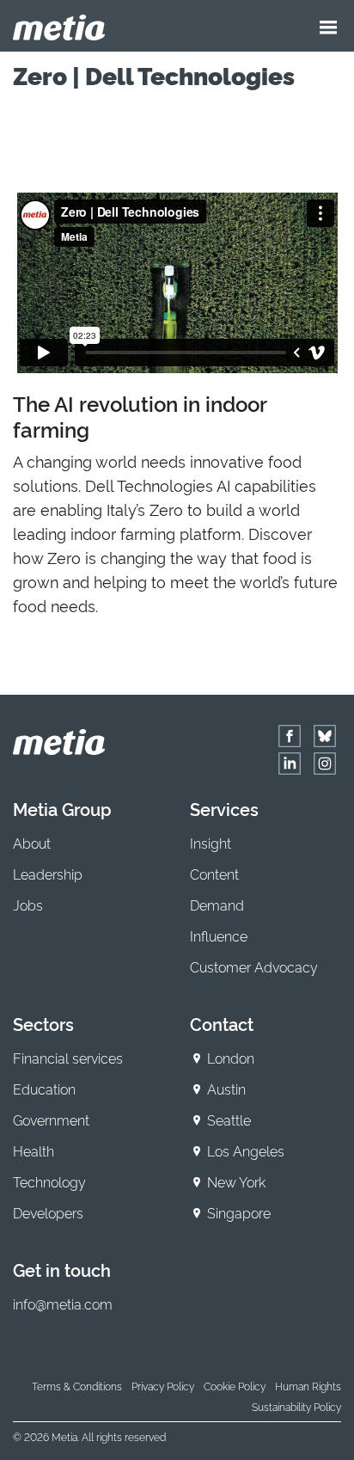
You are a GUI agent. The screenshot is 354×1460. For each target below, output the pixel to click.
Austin (226, 1088)
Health (33, 1150)
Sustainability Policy (296, 1406)
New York (236, 1181)
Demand (217, 904)
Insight (210, 842)
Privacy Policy (162, 1385)
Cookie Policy (235, 1385)
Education (44, 1088)
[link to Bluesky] (325, 736)
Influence (218, 935)
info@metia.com (63, 1303)
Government (51, 1119)
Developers (48, 1212)
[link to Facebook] (289, 736)
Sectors (43, 1023)
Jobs (28, 904)
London (230, 1057)
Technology (49, 1181)
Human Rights (308, 1385)
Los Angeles (245, 1150)
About (32, 842)
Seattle (229, 1119)
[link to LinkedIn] (289, 763)
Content (214, 873)
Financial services (68, 1057)
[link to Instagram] (325, 763)
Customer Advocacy (254, 966)
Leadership (47, 873)
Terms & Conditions (77, 1385)
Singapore (239, 1212)
